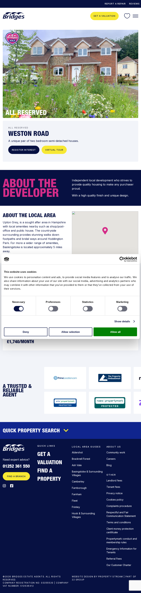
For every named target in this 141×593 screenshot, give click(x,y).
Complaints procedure (119, 505)
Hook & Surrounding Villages (83, 515)
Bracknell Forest (81, 458)
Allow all (115, 331)
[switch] (53, 308)
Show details (122, 321)
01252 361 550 (16, 466)
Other (111, 475)
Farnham (77, 494)
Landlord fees (114, 480)
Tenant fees (113, 486)
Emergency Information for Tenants (121, 550)
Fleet (75, 500)
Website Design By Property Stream (97, 576)
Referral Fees (114, 558)
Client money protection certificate (120, 530)
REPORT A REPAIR (115, 3)
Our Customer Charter (118, 565)
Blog (109, 465)
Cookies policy (114, 499)
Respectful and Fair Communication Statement (121, 514)
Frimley (76, 507)
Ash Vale (77, 465)
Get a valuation (104, 16)
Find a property (49, 474)
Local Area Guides (86, 446)
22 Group (78, 579)
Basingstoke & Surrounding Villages (87, 473)
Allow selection (70, 331)
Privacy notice (114, 493)
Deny (26, 331)
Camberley (78, 481)
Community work (115, 452)
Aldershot (77, 452)
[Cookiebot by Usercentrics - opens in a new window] (122, 259)
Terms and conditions (118, 522)
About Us (113, 446)
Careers (111, 458)
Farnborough (79, 487)
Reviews (134, 3)
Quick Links (46, 446)
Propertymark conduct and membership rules (121, 540)
